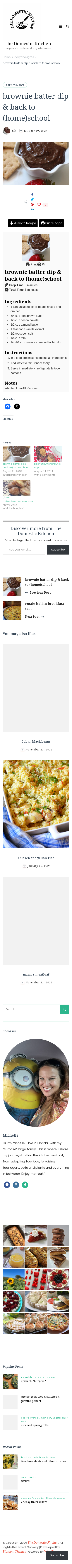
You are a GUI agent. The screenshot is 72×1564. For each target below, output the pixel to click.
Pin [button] (43, 264)
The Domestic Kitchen (28, 43)
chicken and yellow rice (36, 858)
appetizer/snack (30, 1418)
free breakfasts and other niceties (43, 1461)
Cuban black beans (36, 741)
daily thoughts (15, 85)
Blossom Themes (14, 1552)
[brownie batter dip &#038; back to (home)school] (16, 454)
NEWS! (25, 1481)
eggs (52, 1457)
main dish (26, 1377)
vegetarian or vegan (44, 1377)
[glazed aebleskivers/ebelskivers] (16, 488)
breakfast (26, 1457)
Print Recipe (53, 223)
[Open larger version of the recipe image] (36, 247)
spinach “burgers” (33, 1381)
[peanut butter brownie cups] (48, 454)
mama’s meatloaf (36, 974)
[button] (14, 1236)
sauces (61, 1498)
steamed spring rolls (35, 1425)
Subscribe (58, 549)
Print (33, 264)
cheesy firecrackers (34, 1502)
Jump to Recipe (25, 223)
